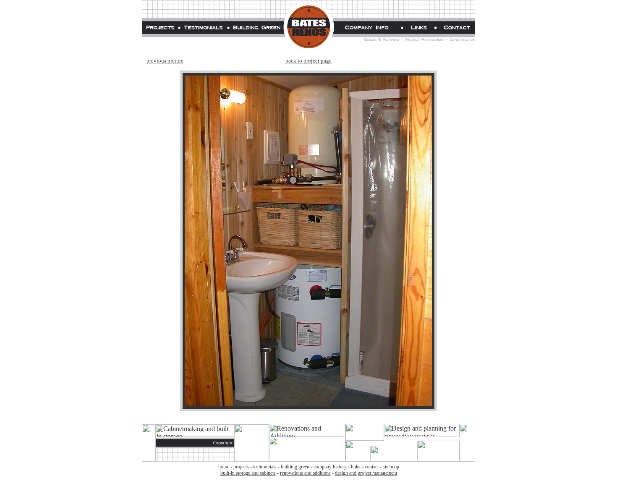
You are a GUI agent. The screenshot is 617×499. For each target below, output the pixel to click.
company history (330, 467)
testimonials (265, 467)
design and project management (366, 473)
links (356, 467)
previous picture (164, 60)
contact (372, 467)
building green (295, 467)
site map (391, 467)
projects (241, 467)
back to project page (308, 60)
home (223, 467)
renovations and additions (305, 473)
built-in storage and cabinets (248, 473)
